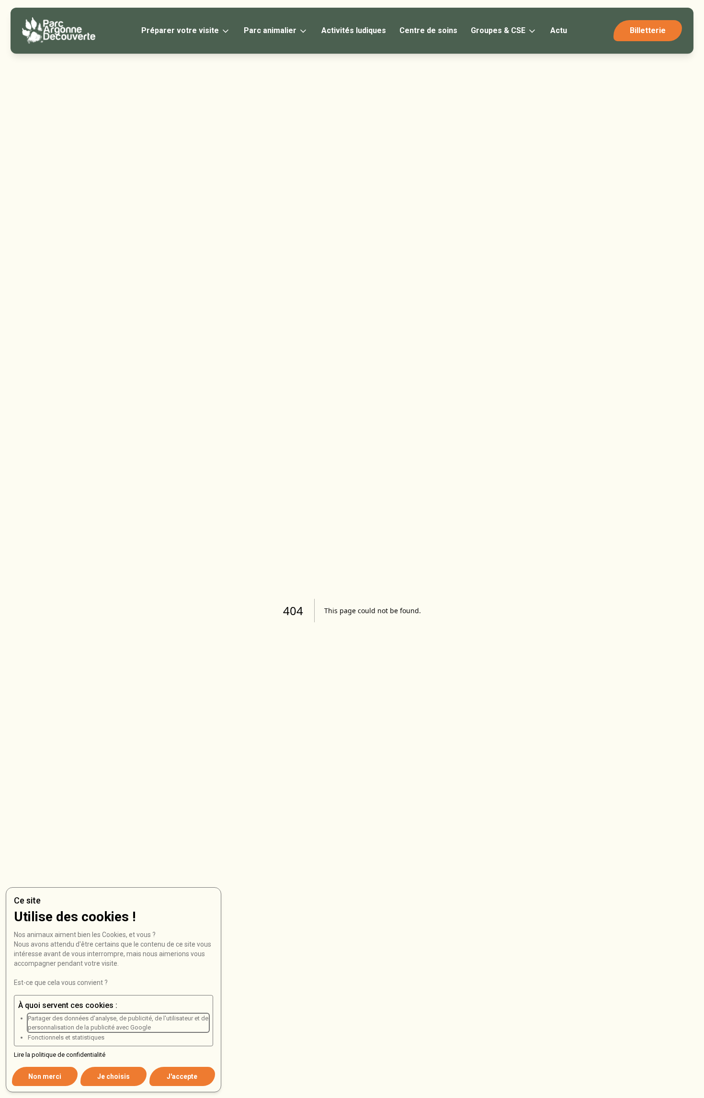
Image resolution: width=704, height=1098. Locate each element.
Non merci (44, 1076)
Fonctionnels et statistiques (66, 1037)
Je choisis (113, 1076)
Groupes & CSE (498, 30)
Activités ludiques (353, 30)
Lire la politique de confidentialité (59, 1054)
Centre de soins (428, 30)
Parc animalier (270, 30)
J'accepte (182, 1076)
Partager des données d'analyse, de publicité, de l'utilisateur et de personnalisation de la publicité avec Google (118, 1023)
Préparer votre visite (180, 30)
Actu (558, 30)
